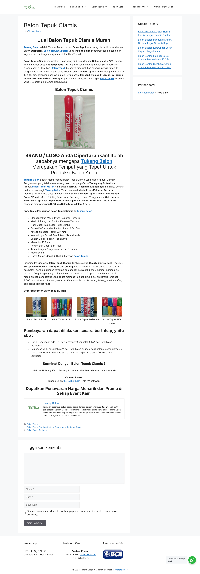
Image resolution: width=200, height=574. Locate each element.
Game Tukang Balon (163, 6)
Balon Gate (118, 6)
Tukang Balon (84, 211)
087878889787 (71, 381)
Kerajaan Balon (146, 92)
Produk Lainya (138, 6)
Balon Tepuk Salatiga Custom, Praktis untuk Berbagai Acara (54, 427)
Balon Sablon (76, 6)
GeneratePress (120, 569)
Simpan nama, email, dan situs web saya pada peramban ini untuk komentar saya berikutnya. (72, 513)
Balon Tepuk (98, 6)
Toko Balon (59, 6)
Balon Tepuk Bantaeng (37, 430)
